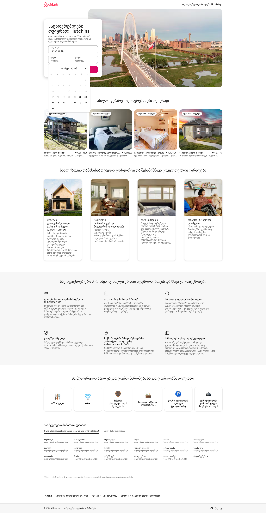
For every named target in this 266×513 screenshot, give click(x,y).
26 (64, 102)
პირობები (91, 508)
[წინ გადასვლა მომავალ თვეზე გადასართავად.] (85, 68)
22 (80, 97)
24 (53, 102)
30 (85, 102)
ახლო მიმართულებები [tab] (114, 431)
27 (69, 102)
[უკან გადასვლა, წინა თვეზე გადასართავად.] (53, 68)
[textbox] (61, 60)
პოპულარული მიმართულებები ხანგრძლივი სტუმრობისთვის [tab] (71, 431)
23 (85, 97)
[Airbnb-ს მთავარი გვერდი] (51, 4)
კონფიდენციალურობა (73, 508)
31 (53, 108)
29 (80, 102)
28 (75, 102)
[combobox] (73, 51)
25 (58, 102)
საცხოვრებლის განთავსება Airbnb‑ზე (201, 4)
